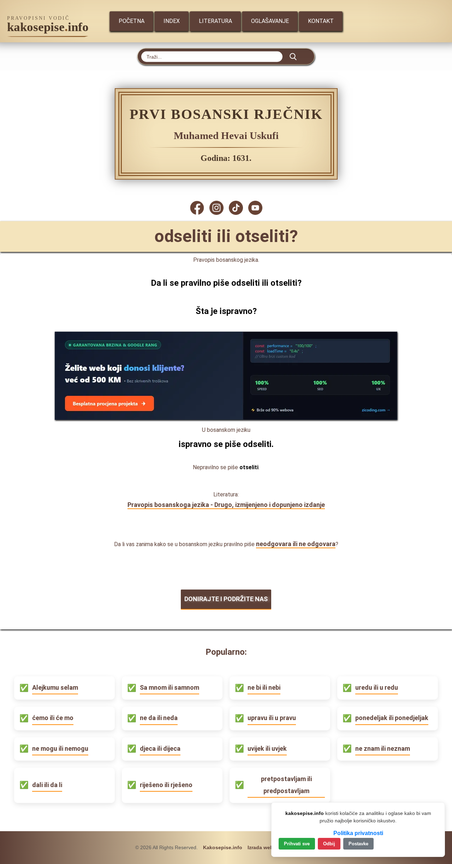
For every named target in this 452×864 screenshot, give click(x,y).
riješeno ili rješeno (166, 785)
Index (171, 21)
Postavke (358, 843)
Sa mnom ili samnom (169, 687)
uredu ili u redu (376, 687)
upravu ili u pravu (272, 717)
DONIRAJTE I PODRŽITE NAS (226, 599)
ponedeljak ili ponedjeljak (391, 717)
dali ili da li (47, 785)
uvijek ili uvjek (267, 748)
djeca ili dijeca (160, 748)
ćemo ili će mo (52, 717)
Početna (131, 21)
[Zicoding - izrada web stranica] (226, 417)
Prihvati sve (297, 843)
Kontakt (321, 21)
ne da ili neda (159, 717)
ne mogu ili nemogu (60, 748)
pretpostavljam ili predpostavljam (286, 784)
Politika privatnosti (358, 833)
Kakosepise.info (222, 847)
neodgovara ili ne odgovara (295, 544)
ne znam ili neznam (382, 748)
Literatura (215, 21)
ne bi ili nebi (264, 687)
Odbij (329, 843)
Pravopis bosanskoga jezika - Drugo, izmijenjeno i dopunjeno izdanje (226, 504)
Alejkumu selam (55, 687)
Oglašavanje (270, 21)
